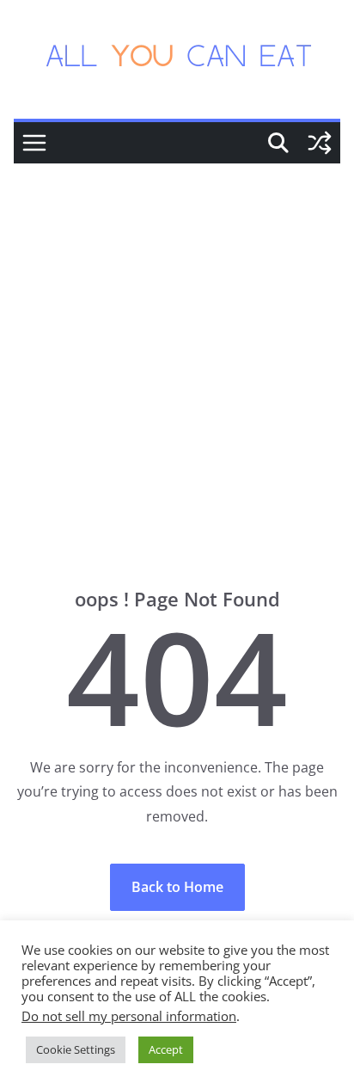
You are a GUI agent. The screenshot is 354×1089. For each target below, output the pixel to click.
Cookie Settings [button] (75, 1049)
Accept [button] (166, 1049)
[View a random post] (319, 142)
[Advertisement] (177, 349)
